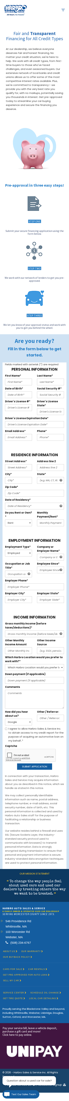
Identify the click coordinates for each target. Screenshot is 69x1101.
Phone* (42, 431)
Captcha (11, 746)
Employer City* (15, 593)
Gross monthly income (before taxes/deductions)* (25, 625)
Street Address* (16, 461)
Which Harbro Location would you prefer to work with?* (34, 659)
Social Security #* (49, 388)
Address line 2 (46, 461)
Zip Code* (11, 487)
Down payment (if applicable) (25, 674)
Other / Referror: (48, 712)
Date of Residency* (18, 500)
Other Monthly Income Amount (16, 642)
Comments (12, 687)
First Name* (13, 375)
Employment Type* (18, 547)
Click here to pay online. (18, 1035)
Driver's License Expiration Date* (26, 418)
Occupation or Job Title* (17, 565)
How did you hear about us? (16, 714)
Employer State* (48, 593)
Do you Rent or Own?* (18, 514)
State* (41, 474)
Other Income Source (46, 642)
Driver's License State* (47, 403)
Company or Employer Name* (48, 549)
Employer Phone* (16, 580)
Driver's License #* (17, 401)
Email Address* (15, 431)
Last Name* (45, 375)
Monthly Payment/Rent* (47, 514)
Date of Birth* (14, 388)
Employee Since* (48, 563)
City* (8, 474)
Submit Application (34, 766)
